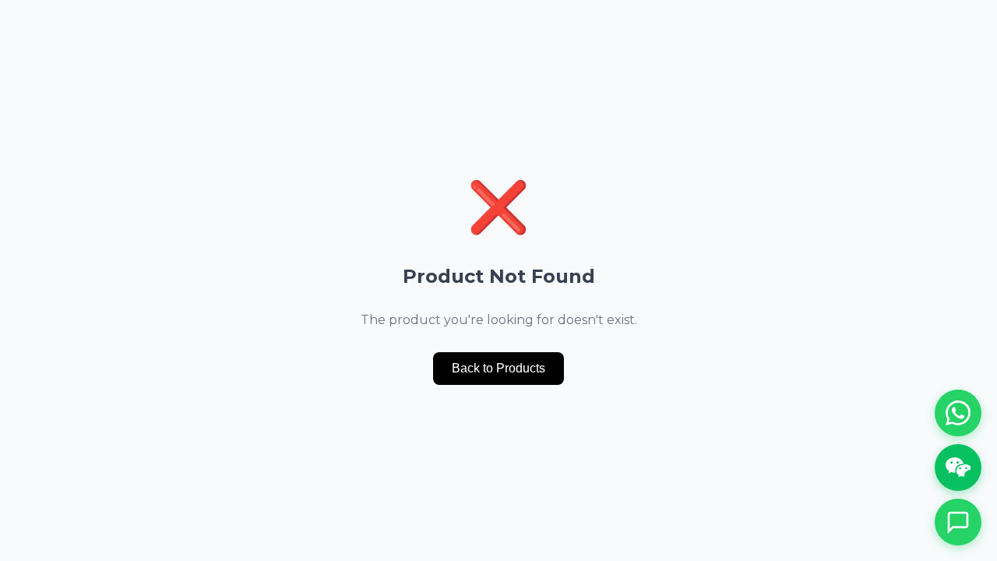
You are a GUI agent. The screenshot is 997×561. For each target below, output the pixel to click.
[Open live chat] (958, 522)
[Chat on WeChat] (958, 467)
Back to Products (498, 368)
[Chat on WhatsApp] (958, 413)
